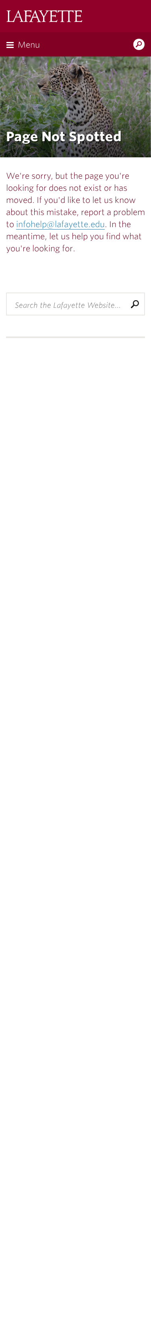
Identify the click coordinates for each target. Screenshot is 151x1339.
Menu (29, 45)
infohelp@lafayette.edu (60, 224)
